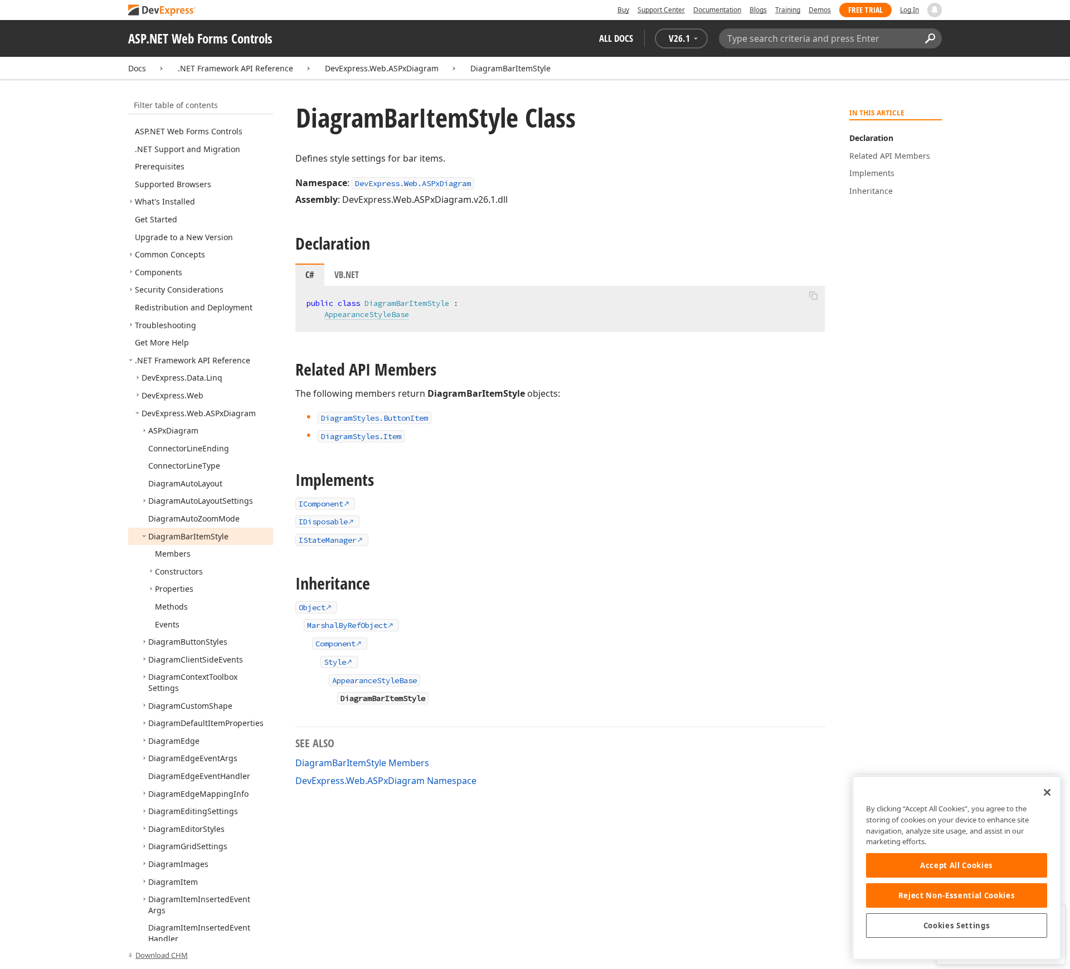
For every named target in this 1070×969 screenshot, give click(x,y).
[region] (956, 868)
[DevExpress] (162, 11)
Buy (623, 9)
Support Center (661, 9)
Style (335, 662)
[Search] (930, 38)
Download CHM (161, 955)
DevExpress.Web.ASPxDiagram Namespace (385, 781)
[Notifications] (934, 10)
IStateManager (328, 540)
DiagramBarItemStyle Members (362, 763)
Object (312, 607)
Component (335, 644)
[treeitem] (188, 131)
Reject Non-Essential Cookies (956, 895)
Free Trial (865, 9)
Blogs (758, 9)
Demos (820, 9)
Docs (137, 68)
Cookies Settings (956, 926)
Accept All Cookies (956, 865)
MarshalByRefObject (347, 625)
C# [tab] (309, 275)
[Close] (1047, 792)
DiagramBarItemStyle (510, 68)
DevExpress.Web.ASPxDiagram (382, 68)
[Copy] (813, 295)
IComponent (321, 504)
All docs (616, 38)
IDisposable (323, 522)
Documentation (717, 9)
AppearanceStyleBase (366, 314)
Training (787, 9)
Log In (909, 9)
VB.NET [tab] (346, 275)
